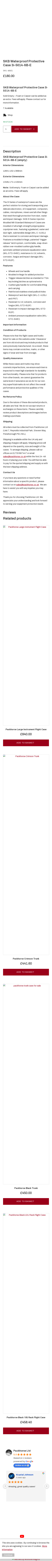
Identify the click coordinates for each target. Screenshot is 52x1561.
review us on (20, 1465)
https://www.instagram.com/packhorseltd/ (5, 1536)
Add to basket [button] (25, 743)
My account (35, 5)
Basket (42, 5)
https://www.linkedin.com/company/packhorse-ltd (16, 1536)
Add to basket (23, 129)
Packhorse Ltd (7, 5)
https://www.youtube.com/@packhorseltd (22, 1536)
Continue (8, 1555)
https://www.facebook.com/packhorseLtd (11, 1536)
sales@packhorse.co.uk (14, 456)
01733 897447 (23, 5)
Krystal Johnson (24, 1475)
